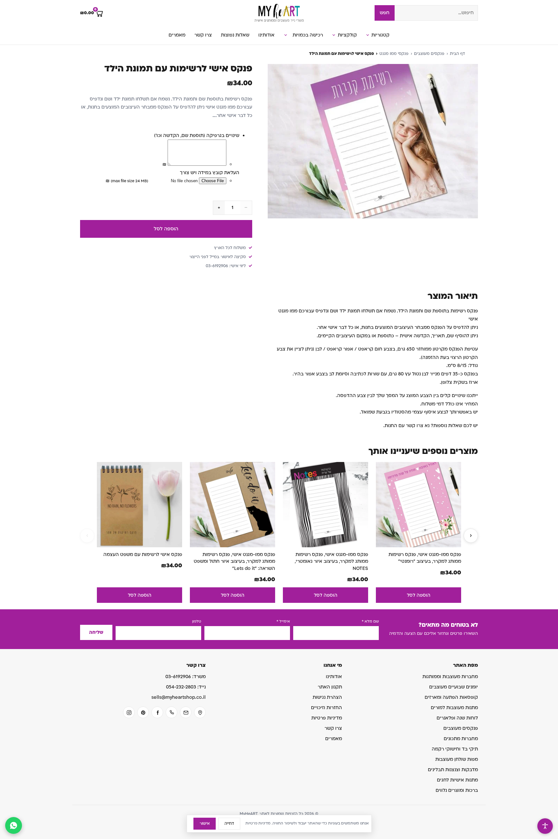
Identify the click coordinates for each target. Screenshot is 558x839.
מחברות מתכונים (461, 739)
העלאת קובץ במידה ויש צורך (209, 173)
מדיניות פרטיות (326, 718)
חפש (384, 13)
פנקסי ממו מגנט (393, 53)
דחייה (229, 823)
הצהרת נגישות (327, 697)
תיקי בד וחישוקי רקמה (455, 749)
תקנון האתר (330, 687)
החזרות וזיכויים (326, 708)
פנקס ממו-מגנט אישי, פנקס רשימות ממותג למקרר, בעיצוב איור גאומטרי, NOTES (331, 561)
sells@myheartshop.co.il (178, 697)
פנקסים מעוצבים (429, 53)
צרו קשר (203, 35)
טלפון (196, 621)
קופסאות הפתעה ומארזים (451, 697)
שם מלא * (370, 621)
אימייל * (283, 621)
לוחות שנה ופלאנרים (457, 718)
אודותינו (266, 35)
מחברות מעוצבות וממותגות (450, 677)
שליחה (96, 632)
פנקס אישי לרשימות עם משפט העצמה (142, 554)
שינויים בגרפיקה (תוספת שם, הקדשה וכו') (196, 135)
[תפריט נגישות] (545, 826)
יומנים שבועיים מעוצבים (453, 687)
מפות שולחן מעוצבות (456, 759)
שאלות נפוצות (235, 35)
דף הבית (457, 53)
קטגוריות (380, 35)
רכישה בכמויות (308, 35)
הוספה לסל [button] (418, 595)
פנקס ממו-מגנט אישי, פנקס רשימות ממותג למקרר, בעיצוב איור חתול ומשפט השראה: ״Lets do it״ (234, 561)
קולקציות (347, 35)
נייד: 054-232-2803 (186, 687)
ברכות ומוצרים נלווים (457, 790)
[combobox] (436, 13)
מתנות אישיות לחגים (457, 780)
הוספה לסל (166, 228)
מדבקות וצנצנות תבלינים (453, 770)
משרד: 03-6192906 (185, 677)
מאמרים (177, 35)
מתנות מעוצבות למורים (454, 708)
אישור (205, 823)
